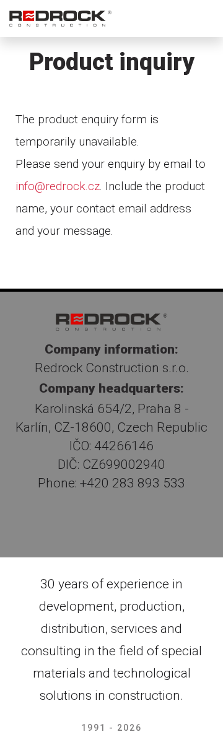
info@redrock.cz (57, 186)
